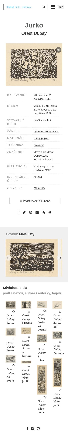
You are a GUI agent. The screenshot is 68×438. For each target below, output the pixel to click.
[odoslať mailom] (37, 212)
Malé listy (39, 187)
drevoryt (39, 144)
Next (59, 258)
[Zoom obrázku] (34, 64)
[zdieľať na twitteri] (24, 212)
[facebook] (28, 428)
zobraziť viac (44, 159)
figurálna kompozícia (46, 131)
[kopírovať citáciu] (49, 212)
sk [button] (61, 6)
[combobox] (25, 7)
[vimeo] (33, 428)
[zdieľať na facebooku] (18, 212)
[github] (39, 428)
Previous (8, 258)
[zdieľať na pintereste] (30, 212)
